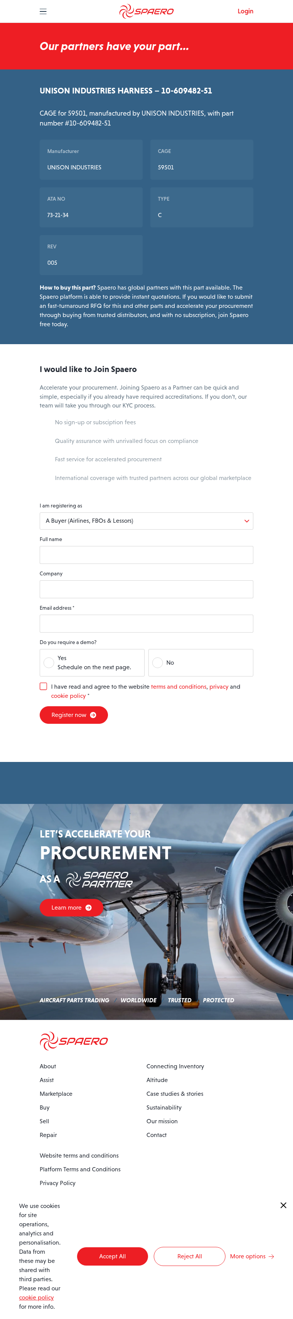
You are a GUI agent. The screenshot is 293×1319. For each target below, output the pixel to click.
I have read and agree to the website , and (145, 691)
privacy (219, 686)
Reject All (189, 1256)
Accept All (112, 1256)
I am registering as (61, 505)
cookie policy (68, 696)
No (170, 662)
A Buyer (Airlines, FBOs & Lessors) (89, 520)
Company (51, 573)
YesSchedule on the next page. (94, 662)
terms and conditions (178, 686)
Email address (57, 608)
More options (248, 1256)
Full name (51, 539)
